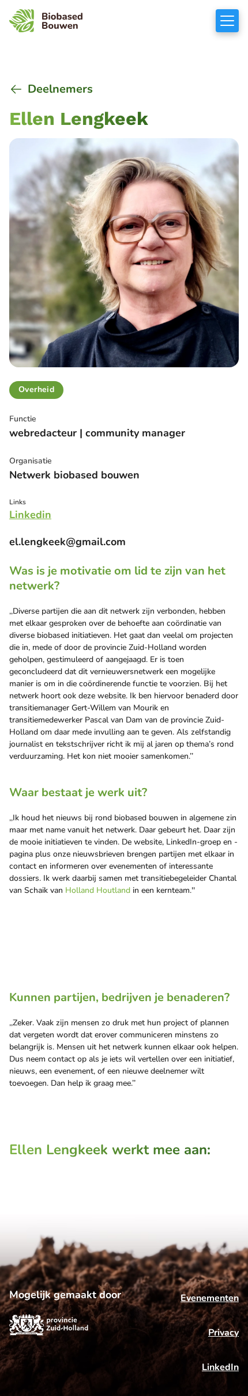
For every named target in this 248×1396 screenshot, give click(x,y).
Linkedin (30, 515)
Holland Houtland (97, 890)
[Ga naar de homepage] (45, 20)
